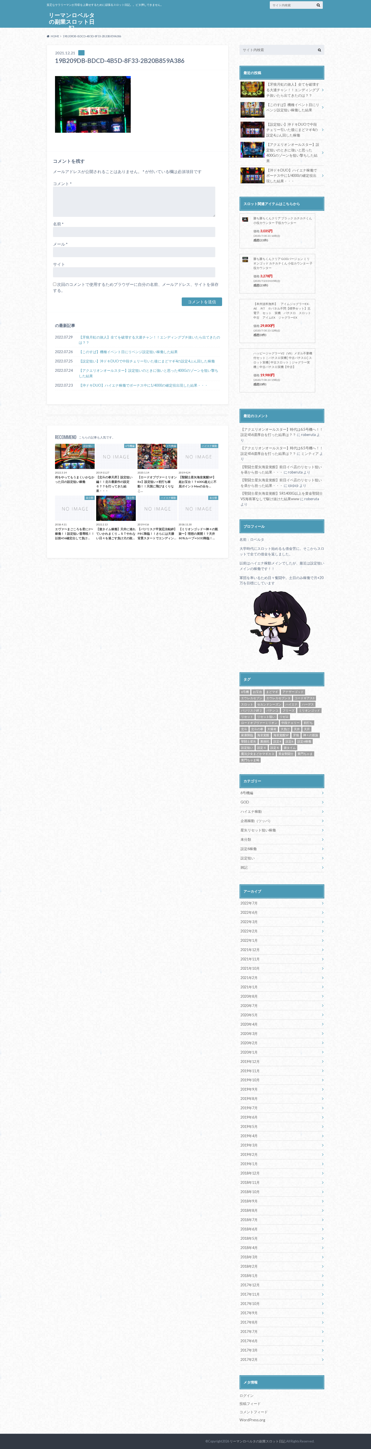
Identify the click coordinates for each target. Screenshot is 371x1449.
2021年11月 (250, 959)
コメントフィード (254, 1412)
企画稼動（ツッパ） (256, 821)
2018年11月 (250, 1182)
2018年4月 (249, 1247)
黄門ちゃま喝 (250, 760)
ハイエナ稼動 (251, 811)
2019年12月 (250, 1061)
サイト (59, 264)
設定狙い (247, 748)
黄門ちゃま (305, 754)
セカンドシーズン (269, 704)
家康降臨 (247, 735)
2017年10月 (250, 1303)
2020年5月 (249, 1015)
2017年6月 (249, 1341)
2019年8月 (249, 1098)
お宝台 (257, 692)
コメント (62, 183)
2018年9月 (249, 1201)
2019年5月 (249, 1126)
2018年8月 (249, 1210)
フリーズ (288, 710)
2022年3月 (249, 922)
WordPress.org (252, 1420)
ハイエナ (291, 704)
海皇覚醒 (263, 735)
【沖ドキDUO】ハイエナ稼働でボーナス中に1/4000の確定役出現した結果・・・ (143, 385)
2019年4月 (249, 1136)
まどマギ (272, 692)
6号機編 (247, 793)
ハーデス (308, 704)
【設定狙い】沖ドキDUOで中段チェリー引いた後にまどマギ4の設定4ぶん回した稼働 (147, 361)
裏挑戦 (264, 741)
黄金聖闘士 (286, 754)
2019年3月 (249, 1145)
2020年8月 (249, 996)
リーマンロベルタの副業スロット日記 (72, 21)
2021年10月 (250, 968)
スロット (247, 704)
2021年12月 (250, 950)
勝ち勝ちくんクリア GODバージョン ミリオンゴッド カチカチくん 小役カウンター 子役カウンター (282, 263)
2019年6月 (249, 1117)
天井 (297, 729)
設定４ (261, 748)
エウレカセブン (251, 698)
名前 (58, 223)
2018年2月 (249, 1266)
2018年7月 (249, 1220)
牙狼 (296, 735)
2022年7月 (249, 903)
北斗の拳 (257, 729)
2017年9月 (249, 1313)
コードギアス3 (304, 698)
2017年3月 (249, 1350)
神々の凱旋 (310, 735)
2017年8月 (249, 1322)
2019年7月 (249, 1108)
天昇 (307, 729)
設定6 (289, 741)
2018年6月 (249, 1229)
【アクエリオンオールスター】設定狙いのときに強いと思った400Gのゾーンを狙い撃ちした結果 (148, 373)
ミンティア (310, 453)
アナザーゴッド (293, 692)
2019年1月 (249, 1164)
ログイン (247, 1395)
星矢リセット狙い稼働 (258, 830)
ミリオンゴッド (309, 710)
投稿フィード (250, 1403)
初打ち (308, 723)
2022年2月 (249, 931)
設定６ (274, 748)
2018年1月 (249, 1275)
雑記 (244, 867)
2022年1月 (249, 940)
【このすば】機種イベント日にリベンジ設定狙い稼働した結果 (128, 352)
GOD (245, 802)
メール (60, 244)
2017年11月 (250, 1294)
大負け (285, 729)
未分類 (246, 839)
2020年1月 (249, 1052)
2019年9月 (249, 1089)
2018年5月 (249, 1238)
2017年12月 (250, 1285)
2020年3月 (249, 1033)
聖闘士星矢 (248, 741)
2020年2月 (249, 1043)
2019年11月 (250, 1071)
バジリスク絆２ (251, 710)
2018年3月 (249, 1257)
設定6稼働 (304, 741)
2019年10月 (250, 1080)
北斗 (244, 729)
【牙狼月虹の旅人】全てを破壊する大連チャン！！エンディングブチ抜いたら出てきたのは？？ (149, 340)
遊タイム (290, 748)
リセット (247, 717)
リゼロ (283, 717)
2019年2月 (249, 1154)
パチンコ (272, 710)
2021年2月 (249, 977)
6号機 (245, 692)
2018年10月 (250, 1192)
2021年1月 (249, 987)
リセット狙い (266, 717)
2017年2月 (249, 1359)
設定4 (277, 741)
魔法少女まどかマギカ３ (257, 754)
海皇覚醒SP (281, 735)
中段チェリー (290, 723)
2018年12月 (250, 1173)
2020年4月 (249, 1024)
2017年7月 (249, 1331)
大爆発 (271, 729)
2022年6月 (249, 912)
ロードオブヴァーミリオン (259, 723)
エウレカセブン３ (278, 698)
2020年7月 (249, 1005)
